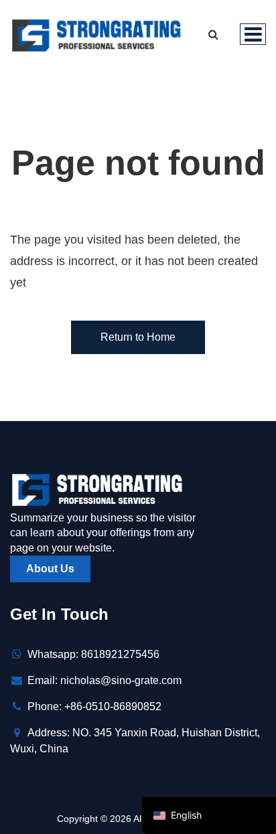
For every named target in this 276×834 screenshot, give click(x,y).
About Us (50, 568)
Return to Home (138, 337)
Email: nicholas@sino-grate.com (104, 680)
